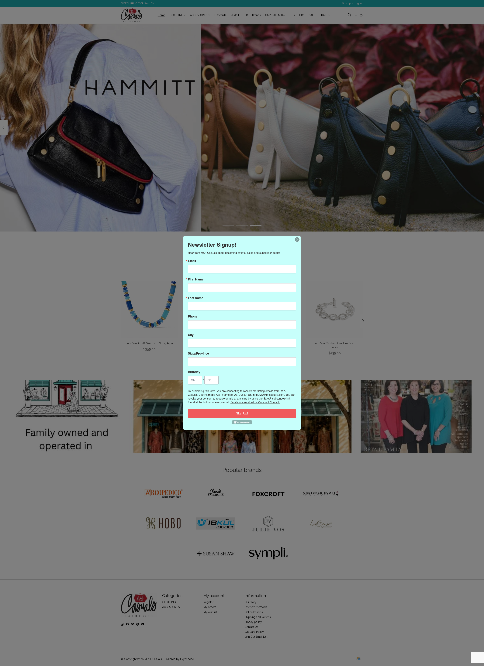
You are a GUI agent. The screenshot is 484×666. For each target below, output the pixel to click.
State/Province (198, 353)
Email (192, 260)
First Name (195, 279)
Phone (192, 316)
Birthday (194, 371)
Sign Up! (242, 413)
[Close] (297, 239)
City (191, 334)
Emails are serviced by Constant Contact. (255, 402)
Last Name (195, 297)
